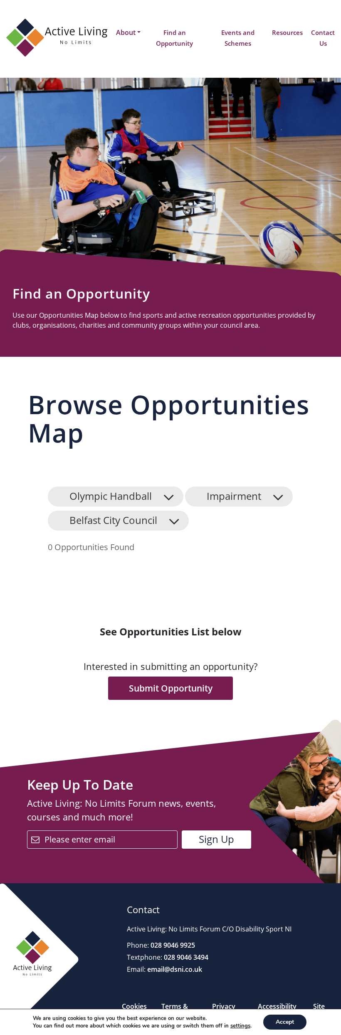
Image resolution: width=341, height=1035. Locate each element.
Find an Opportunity (174, 37)
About (126, 32)
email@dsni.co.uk (174, 969)
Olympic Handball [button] (110, 496)
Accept (285, 1022)
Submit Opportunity (171, 688)
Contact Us (323, 37)
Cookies (134, 1006)
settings (240, 1026)
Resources (287, 32)
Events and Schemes (238, 37)
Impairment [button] (234, 496)
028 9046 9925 (172, 945)
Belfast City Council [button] (113, 520)
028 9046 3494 (185, 957)
